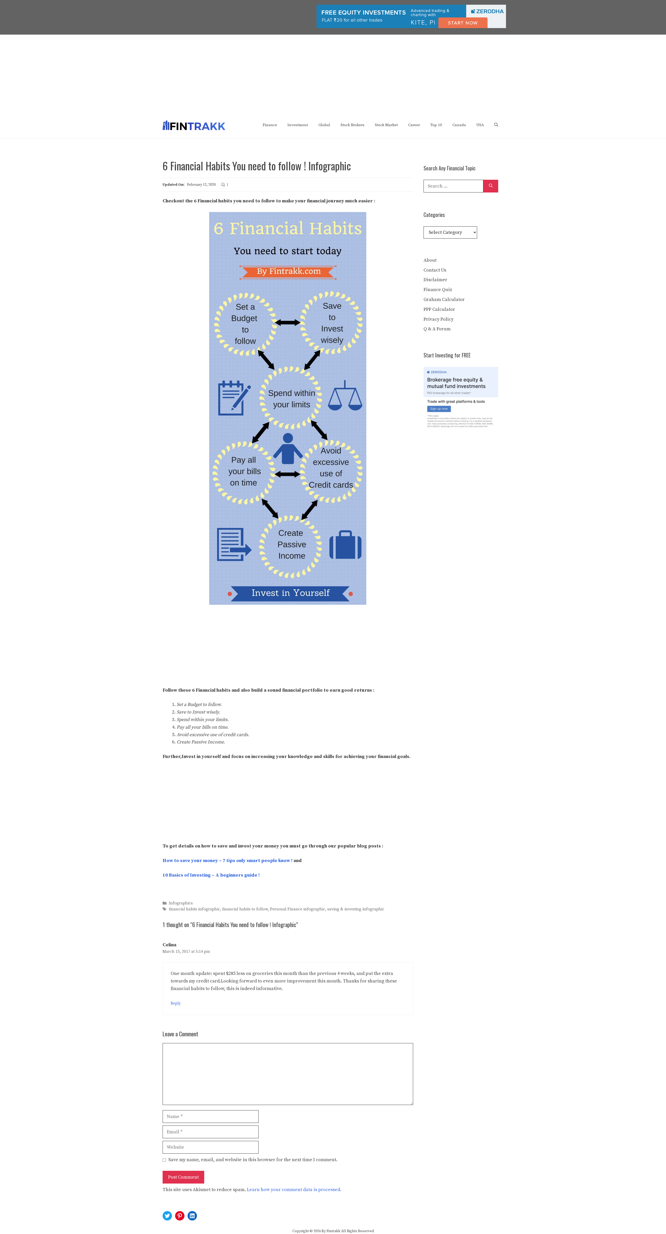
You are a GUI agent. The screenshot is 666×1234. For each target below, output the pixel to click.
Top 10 (436, 125)
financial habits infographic (194, 909)
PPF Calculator (439, 309)
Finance (270, 125)
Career (414, 125)
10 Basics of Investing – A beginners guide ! (211, 875)
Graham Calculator (444, 300)
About (430, 260)
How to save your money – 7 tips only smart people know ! (227, 861)
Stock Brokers (352, 125)
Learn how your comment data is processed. (294, 1190)
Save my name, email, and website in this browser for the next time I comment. (252, 1160)
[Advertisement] (333, 73)
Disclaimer (435, 280)
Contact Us (435, 270)
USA (480, 125)
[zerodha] (411, 27)
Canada (459, 125)
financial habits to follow (245, 909)
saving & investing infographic (355, 909)
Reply (176, 1003)
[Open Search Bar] (496, 125)
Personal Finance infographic (297, 909)
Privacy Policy (438, 319)
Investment (297, 125)
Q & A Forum (437, 329)
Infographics (181, 903)
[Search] (490, 186)
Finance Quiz (438, 290)
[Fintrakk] (194, 125)
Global (324, 125)
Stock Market (386, 125)
